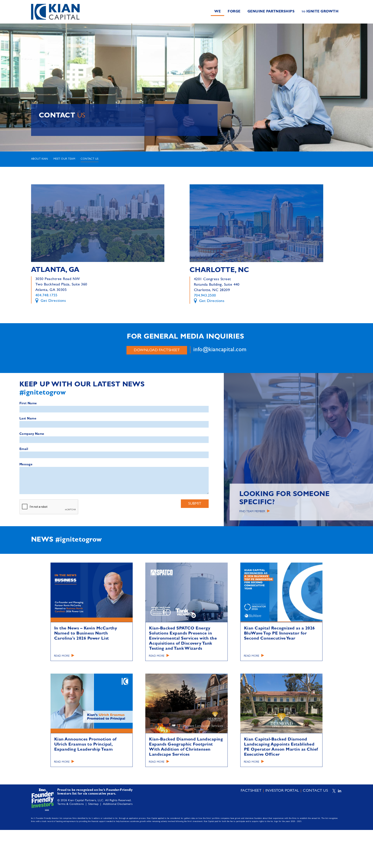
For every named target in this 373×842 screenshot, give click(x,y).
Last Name (27, 418)
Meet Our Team (64, 159)
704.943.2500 (205, 296)
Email (23, 449)
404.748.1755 (46, 295)
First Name (28, 403)
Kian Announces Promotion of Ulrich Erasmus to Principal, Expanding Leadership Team (85, 744)
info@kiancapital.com (220, 350)
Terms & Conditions (70, 804)
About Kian (39, 159)
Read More (62, 656)
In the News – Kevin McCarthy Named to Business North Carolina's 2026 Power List (85, 633)
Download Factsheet (157, 350)
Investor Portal (282, 791)
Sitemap (93, 804)
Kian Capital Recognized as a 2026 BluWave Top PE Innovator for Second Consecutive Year (279, 633)
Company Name (31, 434)
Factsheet (251, 791)
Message (25, 464)
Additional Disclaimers (118, 804)
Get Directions (52, 301)
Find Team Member (252, 511)
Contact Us (89, 159)
